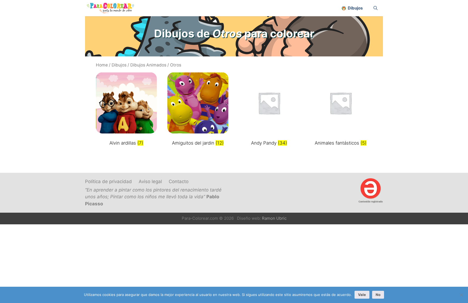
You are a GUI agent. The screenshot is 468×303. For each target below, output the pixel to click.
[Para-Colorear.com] (112, 8)
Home (102, 65)
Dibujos (119, 65)
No (378, 294)
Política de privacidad (108, 181)
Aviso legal (150, 181)
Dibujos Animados (148, 65)
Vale (362, 294)
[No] (461, 295)
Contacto (178, 181)
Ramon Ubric (274, 218)
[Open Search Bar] (375, 8)
